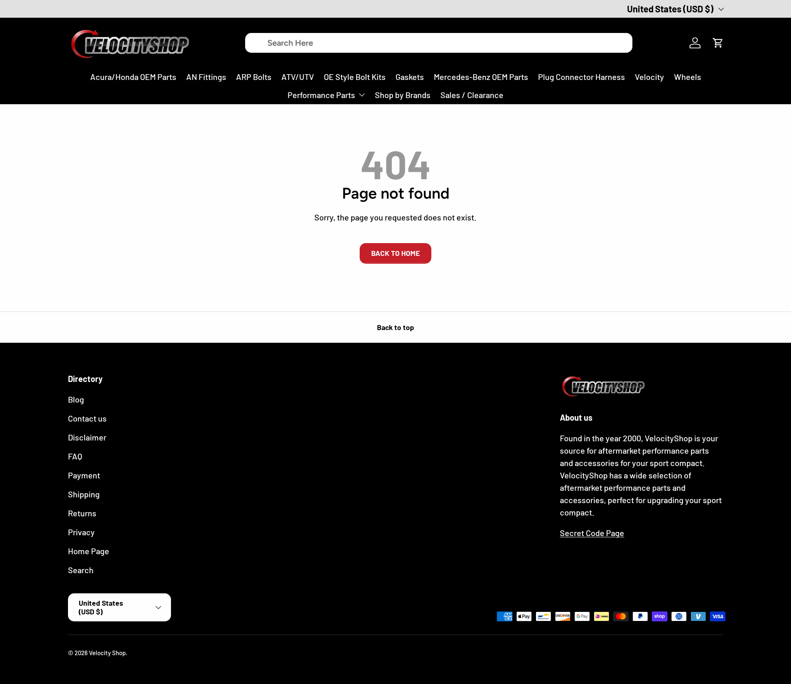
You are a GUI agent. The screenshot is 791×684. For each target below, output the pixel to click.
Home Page (88, 551)
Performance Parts (321, 95)
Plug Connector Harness (581, 77)
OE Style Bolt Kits (355, 77)
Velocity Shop (107, 652)
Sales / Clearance (471, 95)
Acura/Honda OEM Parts (133, 77)
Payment (84, 475)
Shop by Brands (403, 95)
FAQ (75, 456)
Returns (82, 513)
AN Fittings (206, 77)
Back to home (395, 253)
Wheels (687, 77)
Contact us (87, 418)
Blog (76, 399)
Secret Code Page (592, 533)
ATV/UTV (297, 77)
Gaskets (410, 77)
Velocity (649, 77)
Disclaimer (87, 437)
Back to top (395, 327)
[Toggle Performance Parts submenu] (362, 95)
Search (81, 570)
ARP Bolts (253, 77)
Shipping (84, 494)
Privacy (81, 532)
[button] (718, 43)
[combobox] (438, 43)
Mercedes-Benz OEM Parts (481, 77)
